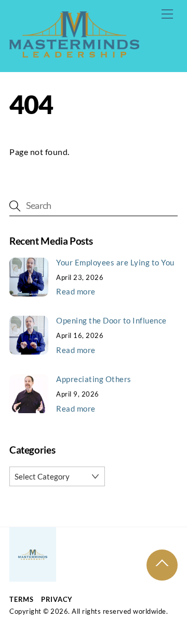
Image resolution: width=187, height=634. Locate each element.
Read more (76, 291)
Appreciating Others (93, 379)
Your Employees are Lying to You (115, 262)
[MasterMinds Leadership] (74, 52)
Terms (21, 599)
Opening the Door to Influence (111, 320)
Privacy (57, 599)
